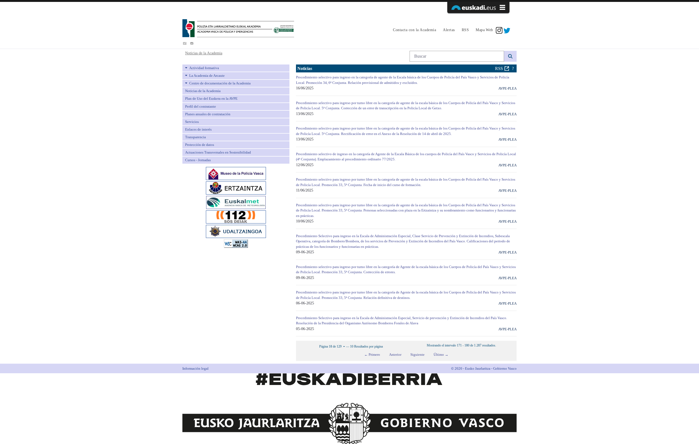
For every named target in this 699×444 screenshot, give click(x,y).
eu (184, 43)
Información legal (195, 368)
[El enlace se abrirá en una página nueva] (236, 173)
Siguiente (417, 354)
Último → (441, 354)
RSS (499, 68)
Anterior (395, 354)
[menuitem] (414, 30)
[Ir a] (238, 28)
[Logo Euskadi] (478, 7)
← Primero (372, 354)
